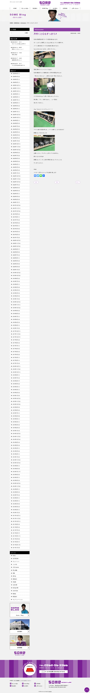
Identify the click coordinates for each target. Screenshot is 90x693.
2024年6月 (15, 129)
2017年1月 (15, 363)
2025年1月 (15, 111)
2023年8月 (15, 152)
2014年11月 (16, 436)
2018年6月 (15, 319)
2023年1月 (15, 173)
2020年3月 (15, 266)
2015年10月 (16, 404)
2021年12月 (16, 205)
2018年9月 (15, 310)
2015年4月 (15, 422)
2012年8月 (15, 492)
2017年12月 (16, 331)
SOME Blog (45, 8)
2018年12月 (16, 302)
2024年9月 (15, 120)
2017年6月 (15, 348)
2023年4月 (15, 164)
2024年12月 (16, 114)
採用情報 (65, 8)
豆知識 (14, 582)
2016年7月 (15, 378)
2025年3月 (15, 108)
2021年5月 (15, 225)
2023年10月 (16, 149)
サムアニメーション (18, 599)
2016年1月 (15, 395)
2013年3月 (15, 477)
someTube (15, 590)
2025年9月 (15, 94)
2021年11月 (16, 208)
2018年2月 (15, 325)
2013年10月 (16, 463)
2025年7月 (15, 100)
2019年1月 (15, 299)
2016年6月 (15, 381)
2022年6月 (15, 187)
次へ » (77, 182)
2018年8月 (15, 313)
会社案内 (55, 8)
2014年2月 (15, 454)
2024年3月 (15, 135)
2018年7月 (15, 316)
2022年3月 (15, 196)
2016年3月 (15, 389)
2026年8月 (15, 73)
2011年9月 (15, 524)
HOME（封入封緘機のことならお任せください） (21, 680)
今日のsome (16, 567)
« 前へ (36, 182)
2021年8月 (15, 217)
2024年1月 (15, 141)
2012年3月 (15, 506)
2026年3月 (15, 79)
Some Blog (26, 683)
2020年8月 (15, 252)
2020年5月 (15, 261)
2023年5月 (15, 161)
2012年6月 (15, 498)
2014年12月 (16, 433)
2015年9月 (15, 407)
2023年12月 (16, 144)
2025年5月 (15, 106)
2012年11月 (16, 486)
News (14, 555)
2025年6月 (15, 103)
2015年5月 (15, 419)
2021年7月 (15, 220)
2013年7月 (15, 471)
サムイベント (16, 561)
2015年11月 (16, 401)
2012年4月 (15, 504)
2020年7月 (15, 255)
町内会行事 (15, 588)
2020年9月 (15, 249)
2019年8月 (15, 278)
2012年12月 (16, 483)
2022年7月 (15, 185)
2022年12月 (16, 176)
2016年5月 (15, 384)
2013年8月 (15, 468)
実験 (14, 573)
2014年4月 (15, 448)
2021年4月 (15, 228)
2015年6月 (15, 416)
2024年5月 (15, 132)
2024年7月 (15, 126)
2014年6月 (15, 442)
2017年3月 (15, 357)
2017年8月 (15, 343)
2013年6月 (15, 474)
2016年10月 (16, 372)
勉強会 (14, 593)
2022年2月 (15, 199)
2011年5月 (15, 536)
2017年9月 (15, 340)
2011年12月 (16, 515)
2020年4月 (15, 264)
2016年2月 (15, 392)
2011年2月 (15, 545)
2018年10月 (16, 307)
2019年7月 (15, 281)
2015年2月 (15, 427)
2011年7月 (15, 530)
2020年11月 (16, 243)
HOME (15, 8)
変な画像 (15, 570)
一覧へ (57, 182)
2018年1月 (15, 328)
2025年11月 (16, 88)
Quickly (50, 691)
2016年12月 (16, 366)
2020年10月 (16, 246)
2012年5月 (15, 501)
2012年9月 (15, 489)
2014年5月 (15, 445)
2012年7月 (15, 495)
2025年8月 (15, 97)
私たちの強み (25, 8)
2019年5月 (15, 287)
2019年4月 (15, 290)
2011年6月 (15, 533)
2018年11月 (16, 305)
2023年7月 (15, 155)
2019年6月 (15, 284)
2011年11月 (16, 518)
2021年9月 (15, 214)
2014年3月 (15, 451)
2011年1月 (15, 547)
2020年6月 (15, 258)
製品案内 (35, 8)
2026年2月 (15, 82)
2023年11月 (16, 146)
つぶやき (15, 564)
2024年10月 (16, 117)
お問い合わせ (75, 8)
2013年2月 (15, 480)
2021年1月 (15, 237)
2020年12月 (16, 240)
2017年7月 (15, 345)
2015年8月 (15, 410)
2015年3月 (15, 425)
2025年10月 (16, 91)
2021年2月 (15, 234)
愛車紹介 (15, 579)
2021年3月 (15, 231)
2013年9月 (15, 466)
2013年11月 (16, 460)
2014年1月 (15, 457)
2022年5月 (15, 190)
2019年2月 (15, 296)
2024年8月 (15, 123)
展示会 (14, 576)
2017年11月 (16, 334)
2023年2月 (15, 170)
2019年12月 (16, 272)
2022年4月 (15, 193)
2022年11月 (16, 179)
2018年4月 (15, 322)
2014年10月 (16, 439)
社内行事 (15, 585)
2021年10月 (16, 211)
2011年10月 (16, 521)
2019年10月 (16, 275)
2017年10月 (16, 337)
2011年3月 (15, 542)
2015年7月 (15, 413)
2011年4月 (15, 539)
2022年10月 (16, 182)
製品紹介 (15, 596)
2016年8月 (15, 375)
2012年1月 (15, 512)
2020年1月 (15, 269)
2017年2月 (15, 360)
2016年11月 (16, 369)
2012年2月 (15, 509)
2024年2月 (15, 138)
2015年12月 (16, 398)
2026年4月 (15, 76)
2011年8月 (15, 527)
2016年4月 (15, 386)
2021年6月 (15, 223)
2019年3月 (15, 293)
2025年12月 (16, 85)
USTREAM (15, 558)
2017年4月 (15, 354)
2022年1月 (15, 202)
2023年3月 (15, 167)
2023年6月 (15, 158)
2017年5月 (15, 351)
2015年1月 (15, 430)
